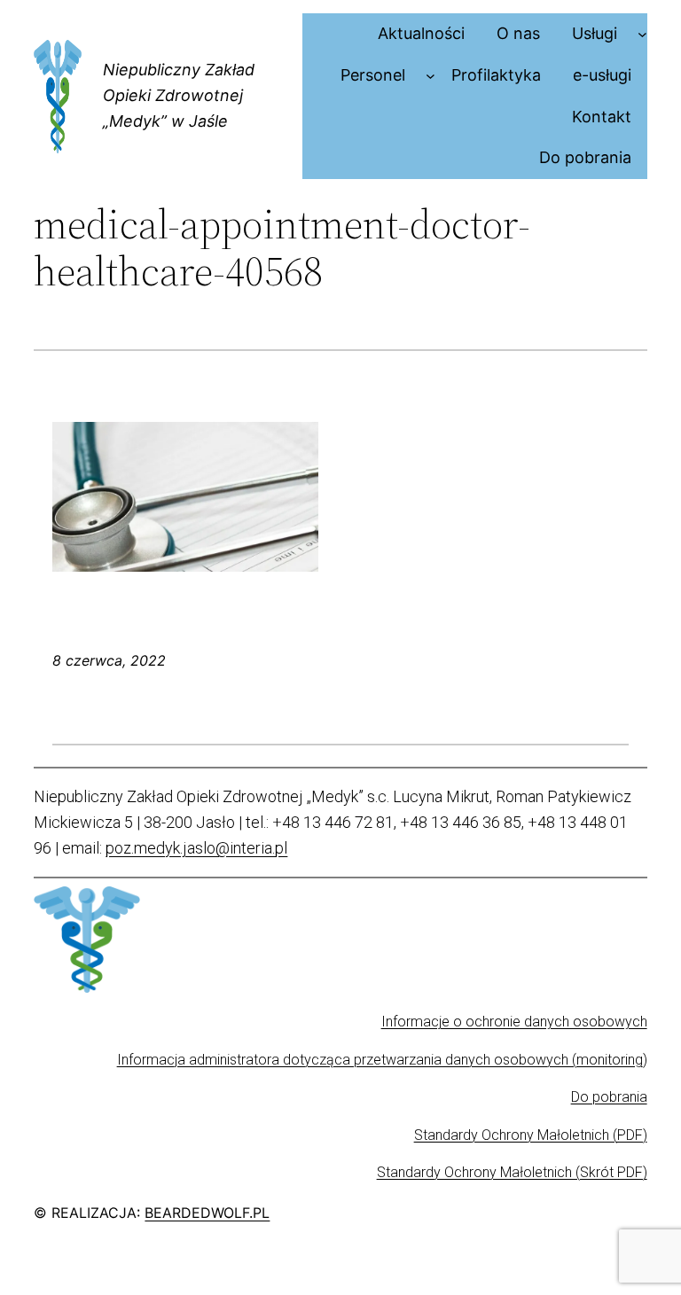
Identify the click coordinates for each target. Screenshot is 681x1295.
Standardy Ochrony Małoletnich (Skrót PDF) (512, 1172)
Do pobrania (609, 1096)
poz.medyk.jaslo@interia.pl (196, 848)
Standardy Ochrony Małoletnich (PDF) (530, 1135)
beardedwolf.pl (207, 1212)
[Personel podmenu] (430, 76)
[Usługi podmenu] (642, 34)
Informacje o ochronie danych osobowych (514, 1021)
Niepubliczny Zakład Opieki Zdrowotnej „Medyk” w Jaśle (178, 95)
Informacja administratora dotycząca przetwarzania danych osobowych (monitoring (380, 1059)
